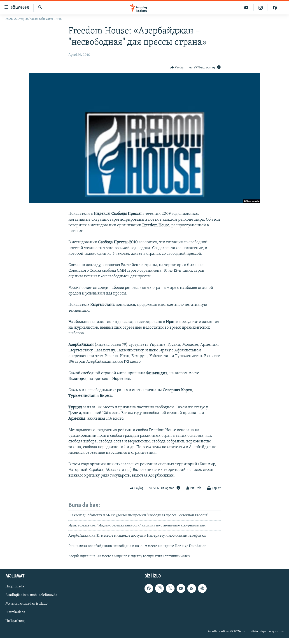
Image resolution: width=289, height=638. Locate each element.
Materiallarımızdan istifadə (26, 603)
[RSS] (191, 588)
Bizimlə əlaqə (15, 612)
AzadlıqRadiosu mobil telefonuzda (31, 595)
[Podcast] (202, 588)
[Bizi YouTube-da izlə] (246, 7)
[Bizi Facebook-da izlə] (275, 7)
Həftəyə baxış (15, 621)
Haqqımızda (14, 586)
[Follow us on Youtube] (181, 588)
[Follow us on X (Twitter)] (170, 588)
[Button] (177, 67)
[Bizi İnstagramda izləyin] (261, 7)
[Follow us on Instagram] (159, 588)
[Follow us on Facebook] (148, 588)
